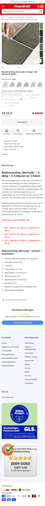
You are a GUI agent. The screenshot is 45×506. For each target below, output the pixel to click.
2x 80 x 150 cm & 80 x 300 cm (11, 104)
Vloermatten (29, 343)
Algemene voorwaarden (10, 347)
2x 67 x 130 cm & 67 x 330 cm (12, 96)
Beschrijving (7, 165)
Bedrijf (27, 372)
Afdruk (4, 343)
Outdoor (28, 368)
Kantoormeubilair (31, 379)
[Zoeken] (22, 11)
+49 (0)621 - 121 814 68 (27, 2)
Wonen (27, 364)
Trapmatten (29, 353)
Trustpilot (5, 154)
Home (4, 17)
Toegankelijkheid (8, 366)
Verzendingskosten (9, 362)
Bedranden (29, 17)
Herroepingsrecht (8, 354)
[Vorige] (3, 67)
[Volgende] (42, 67)
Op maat (28, 376)
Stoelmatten (29, 361)
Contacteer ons (7, 397)
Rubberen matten (31, 357)
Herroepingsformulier (9, 358)
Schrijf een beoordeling (22, 323)
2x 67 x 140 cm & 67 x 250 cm (33, 96)
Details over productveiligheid (16, 300)
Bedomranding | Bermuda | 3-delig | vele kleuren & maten (19, 19)
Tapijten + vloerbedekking (16, 17)
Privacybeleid (6, 351)
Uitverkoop (29, 383)
